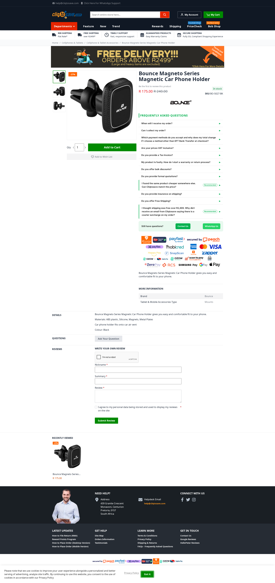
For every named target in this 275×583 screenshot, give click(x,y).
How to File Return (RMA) (65, 535)
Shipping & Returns (147, 542)
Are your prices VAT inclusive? (157, 148)
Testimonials (101, 542)
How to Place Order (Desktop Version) (71, 542)
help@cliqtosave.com (67, 3)
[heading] (73, 322)
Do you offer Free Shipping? (156, 201)
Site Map (99, 535)
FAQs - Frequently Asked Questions (155, 546)
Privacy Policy (144, 539)
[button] (59, 77)
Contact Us (183, 226)
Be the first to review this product (155, 86)
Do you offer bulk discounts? (156, 169)
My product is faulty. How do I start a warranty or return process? (175, 162)
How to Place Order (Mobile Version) (70, 546)
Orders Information (104, 539)
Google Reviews (188, 539)
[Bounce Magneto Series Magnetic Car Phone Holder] (68, 456)
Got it (147, 574)
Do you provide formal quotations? (159, 176)
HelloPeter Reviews (190, 542)
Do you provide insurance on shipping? (161, 194)
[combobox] (129, 15)
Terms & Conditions (147, 535)
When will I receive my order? (156, 123)
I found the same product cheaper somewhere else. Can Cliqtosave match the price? (179, 185)
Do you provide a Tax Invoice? (157, 155)
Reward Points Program (64, 539)
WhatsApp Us (211, 226)
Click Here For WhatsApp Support (102, 3)
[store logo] (67, 15)
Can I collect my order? (153, 130)
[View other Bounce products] (181, 102)
